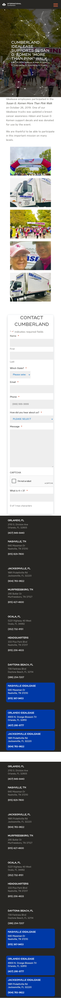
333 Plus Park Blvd (17, 642)
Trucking (43, 65)
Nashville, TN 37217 (18, 645)
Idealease (28, 62)
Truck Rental (32, 65)
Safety (44, 62)
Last (12, 362)
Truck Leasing (18, 65)
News (37, 62)
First (12, 349)
